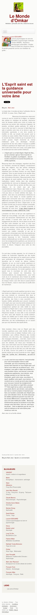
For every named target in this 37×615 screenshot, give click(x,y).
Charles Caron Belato (12, 503)
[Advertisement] (18, 67)
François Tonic (10, 567)
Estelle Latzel (10, 528)
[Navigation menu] (5, 31)
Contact (5, 608)
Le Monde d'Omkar (19, 18)
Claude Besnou (11, 498)
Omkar (8, 549)
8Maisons (9, 485)
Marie (8, 478)
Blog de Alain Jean (8, 458)
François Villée (10, 572)
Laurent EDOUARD (12, 519)
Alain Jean (11, 108)
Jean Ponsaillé (10, 554)
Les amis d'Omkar (12, 589)
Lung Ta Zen (10, 533)
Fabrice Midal (10, 539)
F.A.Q (11, 608)
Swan (7, 483)
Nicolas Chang (10, 508)
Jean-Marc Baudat (12, 490)
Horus (8, 526)
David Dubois (10, 513)
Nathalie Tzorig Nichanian (14, 544)
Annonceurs (13, 606)
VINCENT (9, 472)
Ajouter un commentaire (22, 458)
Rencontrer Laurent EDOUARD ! (12, 37)
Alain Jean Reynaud (12, 562)
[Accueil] (18, 7)
